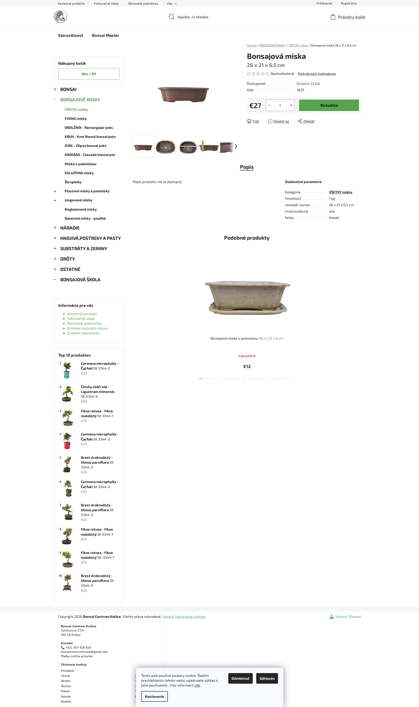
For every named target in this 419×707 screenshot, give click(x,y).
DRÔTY (67, 258)
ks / (89, 74)
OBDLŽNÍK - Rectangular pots (89, 127)
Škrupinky (73, 182)
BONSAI (68, 89)
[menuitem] (70, 35)
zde (197, 685)
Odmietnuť (240, 678)
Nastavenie (154, 696)
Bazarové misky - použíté (85, 218)
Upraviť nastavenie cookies (184, 616)
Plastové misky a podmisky (87, 191)
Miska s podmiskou (80, 164)
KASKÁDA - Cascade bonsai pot (90, 154)
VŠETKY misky (76, 109)
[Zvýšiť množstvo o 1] (291, 105)
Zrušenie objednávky (83, 333)
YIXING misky (76, 118)
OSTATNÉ (70, 269)
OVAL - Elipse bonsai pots (85, 145)
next (300, 320)
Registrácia (349, 3)
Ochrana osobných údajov (87, 328)
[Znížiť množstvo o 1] (269, 105)
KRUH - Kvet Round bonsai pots (90, 136)
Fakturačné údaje (106, 3)
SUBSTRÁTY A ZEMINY (83, 248)
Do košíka (329, 105)
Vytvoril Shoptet (348, 616)
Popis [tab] (247, 166)
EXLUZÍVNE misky (79, 173)
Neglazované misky (81, 209)
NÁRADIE (70, 227)
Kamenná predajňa (71, 3)
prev (193, 320)
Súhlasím (267, 678)
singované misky (78, 200)
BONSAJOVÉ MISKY (80, 99)
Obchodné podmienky (143, 3)
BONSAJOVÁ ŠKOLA (80, 279)
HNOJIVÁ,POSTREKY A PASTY (90, 238)
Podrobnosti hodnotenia (317, 73)
